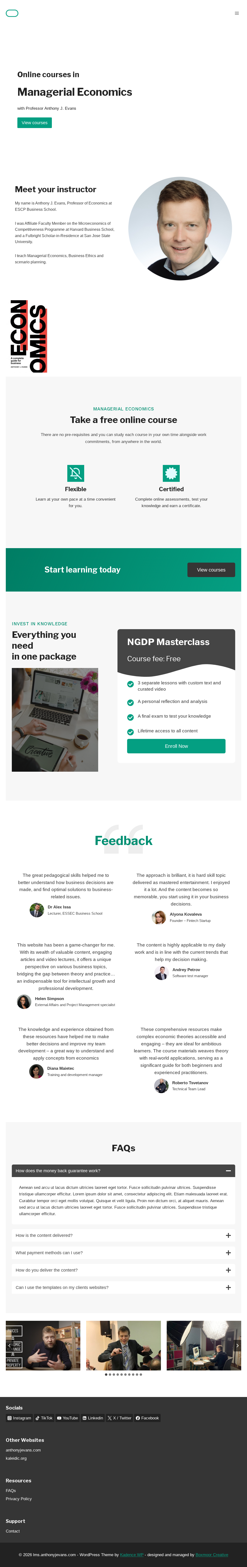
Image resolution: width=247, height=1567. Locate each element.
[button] (43, 1345)
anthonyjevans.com (23, 1450)
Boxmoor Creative (212, 1555)
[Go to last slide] (10, 1345)
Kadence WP (132, 1555)
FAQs (11, 1490)
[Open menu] (236, 13)
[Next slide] (237, 1345)
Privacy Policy (19, 1499)
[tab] (106, 1374)
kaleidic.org (16, 1458)
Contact (13, 1531)
